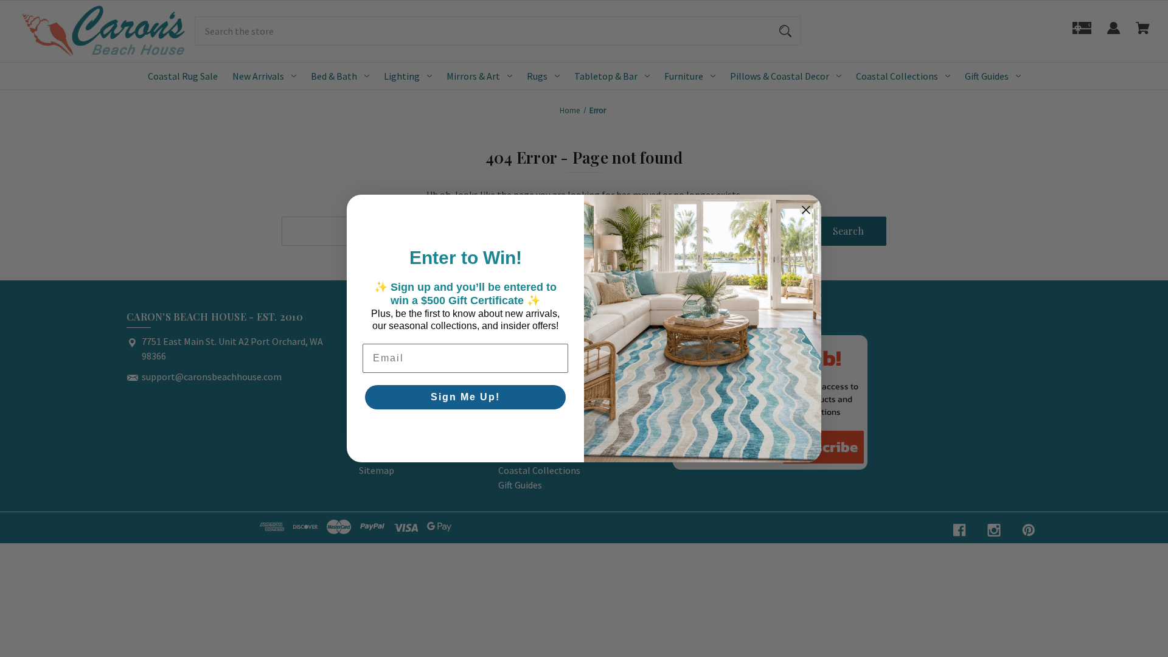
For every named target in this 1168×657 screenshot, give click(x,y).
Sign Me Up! (465, 397)
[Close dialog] (806, 210)
